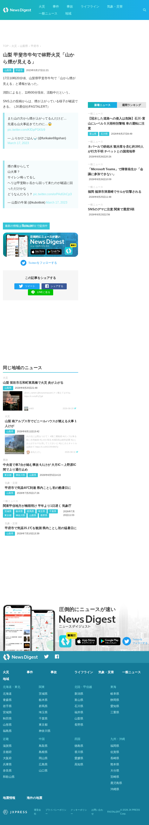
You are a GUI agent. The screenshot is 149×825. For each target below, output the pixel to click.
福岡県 (114, 745)
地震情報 (9, 797)
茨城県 (7, 511)
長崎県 (114, 758)
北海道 (7, 693)
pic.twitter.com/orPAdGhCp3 (52, 194)
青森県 (7, 699)
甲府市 (35, 46)
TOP (6, 46)
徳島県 (78, 745)
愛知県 (114, 706)
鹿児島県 (116, 783)
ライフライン (90, 6)
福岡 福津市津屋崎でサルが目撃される (114, 191)
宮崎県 (114, 776)
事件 (56, 6)
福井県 (78, 712)
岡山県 (43, 758)
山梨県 (24, 46)
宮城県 (7, 712)
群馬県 (30, 511)
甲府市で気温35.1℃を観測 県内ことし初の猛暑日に (41, 528)
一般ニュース (48, 13)
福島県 (7, 730)
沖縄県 (114, 789)
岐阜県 (114, 693)
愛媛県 (78, 758)
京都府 (7, 752)
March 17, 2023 (18, 143)
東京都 (7, 475)
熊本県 (114, 764)
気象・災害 (115, 6)
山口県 (43, 770)
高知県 (78, 764)
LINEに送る (43, 292)
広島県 (43, 764)
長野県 (43, 515)
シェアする (57, 286)
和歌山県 (9, 776)
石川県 (104, 133)
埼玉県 (41, 511)
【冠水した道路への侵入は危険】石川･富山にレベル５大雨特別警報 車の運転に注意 (116, 123)
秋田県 (7, 718)
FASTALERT (113, 811)
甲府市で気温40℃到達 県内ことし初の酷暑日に (38, 487)
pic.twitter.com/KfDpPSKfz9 (26, 129)
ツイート (30, 286)
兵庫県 (7, 764)
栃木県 (19, 511)
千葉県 (52, 511)
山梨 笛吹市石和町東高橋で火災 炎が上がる (33, 382)
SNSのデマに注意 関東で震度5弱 (111, 209)
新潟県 (78, 693)
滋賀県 (7, 745)
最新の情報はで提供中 (26, 225)
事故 (70, 6)
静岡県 (114, 699)
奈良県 (7, 770)
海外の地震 (34, 797)
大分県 (114, 770)
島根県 (43, 752)
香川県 (78, 752)
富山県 (92, 133)
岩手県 (7, 706)
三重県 (114, 712)
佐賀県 (114, 752)
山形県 (7, 724)
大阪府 (7, 758)
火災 (42, 6)
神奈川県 (20, 475)
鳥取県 (43, 745)
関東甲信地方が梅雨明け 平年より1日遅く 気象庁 (37, 505)
